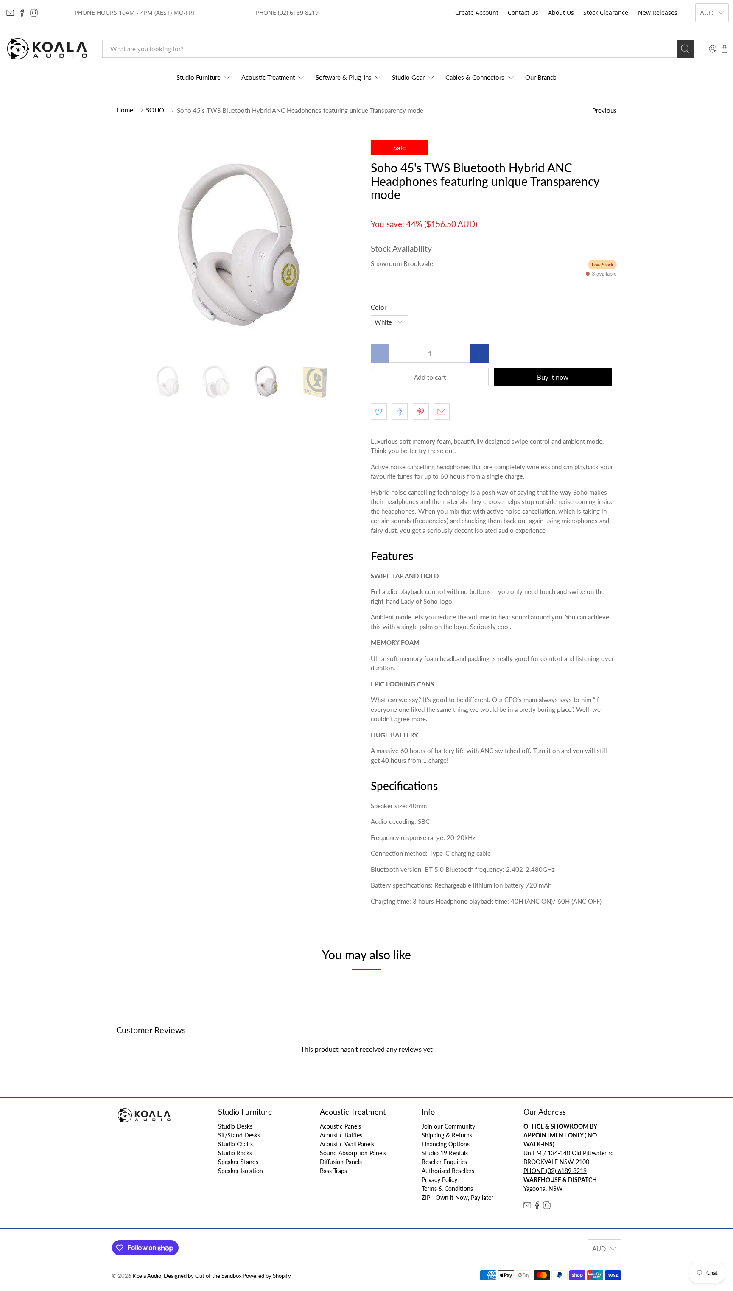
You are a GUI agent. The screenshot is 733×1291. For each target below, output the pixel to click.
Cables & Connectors (474, 77)
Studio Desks (235, 1126)
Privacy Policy (439, 1179)
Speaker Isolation (240, 1170)
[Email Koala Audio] (10, 13)
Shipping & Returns (447, 1135)
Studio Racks (235, 1153)
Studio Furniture (198, 77)
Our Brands (541, 77)
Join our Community (448, 1126)
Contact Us (523, 12)
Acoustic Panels (340, 1126)
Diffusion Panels (341, 1161)
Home (124, 110)
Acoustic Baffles (341, 1135)
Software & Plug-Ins (344, 77)
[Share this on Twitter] (379, 411)
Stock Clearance (605, 12)
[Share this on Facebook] (400, 411)
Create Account (476, 12)
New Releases (657, 12)
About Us (561, 12)
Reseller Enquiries (444, 1161)
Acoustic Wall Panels (347, 1144)
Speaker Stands (238, 1161)
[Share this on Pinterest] (421, 411)
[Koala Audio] (47, 49)
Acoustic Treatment (268, 77)
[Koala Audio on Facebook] (22, 13)
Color (378, 307)
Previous (604, 110)
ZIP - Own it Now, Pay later (457, 1197)
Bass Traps (333, 1170)
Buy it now (552, 377)
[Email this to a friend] (442, 411)
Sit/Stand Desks (239, 1135)
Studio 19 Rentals (445, 1153)
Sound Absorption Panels (353, 1153)
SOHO (155, 110)
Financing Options (446, 1144)
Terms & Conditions (447, 1188)
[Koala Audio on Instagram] (34, 13)
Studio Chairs (235, 1144)
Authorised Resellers (448, 1170)
